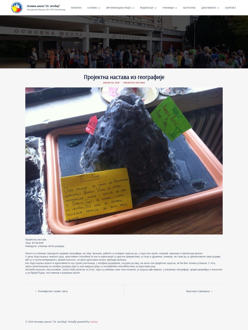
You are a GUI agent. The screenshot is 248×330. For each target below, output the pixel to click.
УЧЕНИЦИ (168, 7)
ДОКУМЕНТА (208, 7)
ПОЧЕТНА (76, 7)
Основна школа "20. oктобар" (43, 6)
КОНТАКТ (230, 7)
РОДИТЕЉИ (146, 7)
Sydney (94, 321)
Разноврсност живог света (53, 291)
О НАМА (92, 7)
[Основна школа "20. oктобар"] (16, 7)
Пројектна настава (134, 82)
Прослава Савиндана (198, 291)
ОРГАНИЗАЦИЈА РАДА (118, 7)
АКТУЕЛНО (189, 7)
